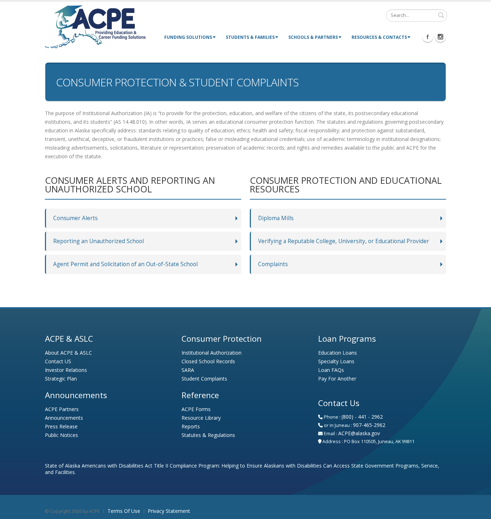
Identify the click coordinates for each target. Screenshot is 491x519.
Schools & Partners (313, 37)
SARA (188, 370)
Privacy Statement (169, 510)
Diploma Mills (276, 218)
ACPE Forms (196, 409)
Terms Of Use (123, 510)
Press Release (61, 426)
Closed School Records (208, 361)
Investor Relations (66, 370)
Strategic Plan (61, 378)
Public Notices (61, 435)
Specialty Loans (336, 361)
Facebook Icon (427, 36)
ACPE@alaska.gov (359, 433)
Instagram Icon (440, 36)
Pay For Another (337, 378)
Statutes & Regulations (208, 435)
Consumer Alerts (75, 218)
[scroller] (478, 510)
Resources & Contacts (379, 37)
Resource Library (201, 417)
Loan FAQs (331, 370)
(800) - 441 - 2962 (362, 416)
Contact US (58, 361)
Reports (191, 426)
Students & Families (250, 37)
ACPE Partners (62, 409)
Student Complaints (204, 378)
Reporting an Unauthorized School (98, 241)
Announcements (64, 417)
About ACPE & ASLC (68, 352)
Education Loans (337, 352)
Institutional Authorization (212, 352)
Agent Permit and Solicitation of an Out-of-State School (125, 264)
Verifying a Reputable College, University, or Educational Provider (343, 241)
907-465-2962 (369, 425)
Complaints (273, 264)
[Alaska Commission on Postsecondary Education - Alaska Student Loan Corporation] (95, 26)
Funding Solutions (188, 37)
